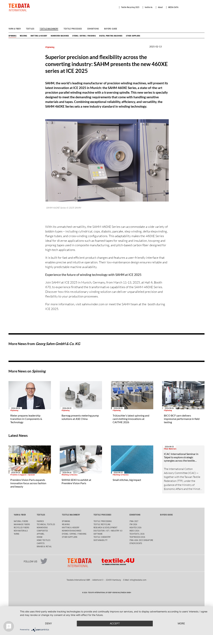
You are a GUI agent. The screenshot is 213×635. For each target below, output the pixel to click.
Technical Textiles (46, 524)
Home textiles (43, 540)
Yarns (16, 534)
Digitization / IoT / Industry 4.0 (108, 531)
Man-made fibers (22, 524)
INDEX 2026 (134, 531)
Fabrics (40, 521)
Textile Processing (103, 521)
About (160, 7)
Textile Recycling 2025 (130, 7)
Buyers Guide (110, 28)
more (181, 623)
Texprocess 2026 (137, 537)
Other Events (135, 543)
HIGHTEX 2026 (135, 527)
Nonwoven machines (60, 36)
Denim (39, 537)
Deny (48, 623)
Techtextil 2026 (137, 534)
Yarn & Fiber (14, 28)
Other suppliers (133, 36)
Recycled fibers (21, 527)
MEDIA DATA (173, 7)
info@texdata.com (138, 580)
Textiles (30, 28)
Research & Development (105, 527)
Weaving (23, 36)
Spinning (12, 36)
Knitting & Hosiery (39, 36)
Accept (115, 623)
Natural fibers (21, 521)
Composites (42, 531)
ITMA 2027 (133, 521)
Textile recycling (102, 524)
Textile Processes (73, 28)
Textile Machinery (49, 28)
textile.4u (148, 7)
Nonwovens (42, 527)
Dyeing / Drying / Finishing (84, 36)
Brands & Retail (44, 546)
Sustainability (100, 540)
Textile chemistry (102, 537)
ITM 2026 (133, 524)
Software (98, 534)
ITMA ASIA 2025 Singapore (141, 540)
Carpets (41, 543)
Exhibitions (93, 28)
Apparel (41, 534)
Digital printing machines (110, 36)
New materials (21, 531)
